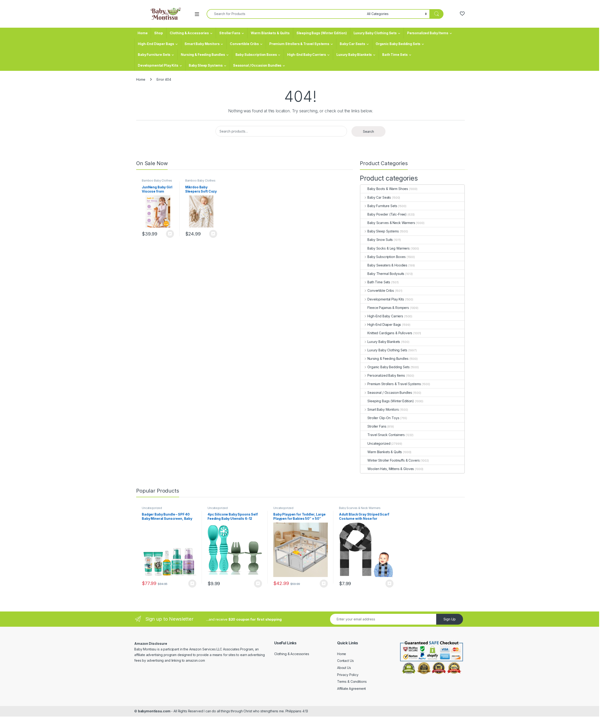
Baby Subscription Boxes (256, 55)
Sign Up (449, 619)
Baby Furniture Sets (154, 55)
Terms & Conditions (351, 681)
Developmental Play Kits (158, 65)
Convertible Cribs (244, 44)
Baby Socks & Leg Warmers (388, 248)
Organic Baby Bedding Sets (398, 44)
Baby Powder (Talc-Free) (387, 214)
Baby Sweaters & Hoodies (387, 265)
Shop (158, 33)
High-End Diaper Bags (156, 44)
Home (142, 33)
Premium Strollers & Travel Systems (299, 44)
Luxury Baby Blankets (354, 55)
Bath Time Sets (395, 55)
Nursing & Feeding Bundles (203, 55)
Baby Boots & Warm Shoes (387, 189)
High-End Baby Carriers (306, 55)
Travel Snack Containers (386, 435)
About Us (344, 668)
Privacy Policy (347, 675)
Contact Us (345, 661)
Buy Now (170, 234)
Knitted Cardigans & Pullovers (389, 333)
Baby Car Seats (352, 44)
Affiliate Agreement (351, 689)
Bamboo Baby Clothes (157, 180)
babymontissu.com (154, 711)
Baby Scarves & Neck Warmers (391, 223)
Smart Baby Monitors (202, 44)
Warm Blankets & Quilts (270, 33)
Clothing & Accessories (189, 33)
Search (368, 131)
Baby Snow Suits (380, 240)
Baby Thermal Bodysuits (385, 274)
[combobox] (285, 14)
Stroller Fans (229, 33)
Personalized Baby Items (427, 33)
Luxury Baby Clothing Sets (375, 33)
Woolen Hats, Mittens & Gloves (390, 469)
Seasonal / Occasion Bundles (257, 65)
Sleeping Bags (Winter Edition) (322, 33)
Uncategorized (378, 443)
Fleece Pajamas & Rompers (388, 308)
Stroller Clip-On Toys (383, 418)
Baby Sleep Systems (206, 65)
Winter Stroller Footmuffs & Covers (393, 460)
